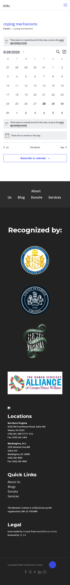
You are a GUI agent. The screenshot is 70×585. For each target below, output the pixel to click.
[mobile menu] (65, 5)
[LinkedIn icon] (40, 572)
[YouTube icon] (35, 572)
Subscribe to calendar (33, 158)
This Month (35, 147)
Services (54, 197)
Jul (7, 147)
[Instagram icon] (44, 572)
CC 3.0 (23, 535)
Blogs (12, 487)
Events (6, 28)
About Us (14, 482)
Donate (36, 197)
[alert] (35, 41)
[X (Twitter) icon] (30, 572)
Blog (21, 197)
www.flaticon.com (46, 531)
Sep (62, 147)
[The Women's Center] (6, 5)
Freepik (27, 531)
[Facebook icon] (25, 572)
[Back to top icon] (52, 564)
